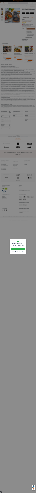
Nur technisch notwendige (16, 251)
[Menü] (34, 485)
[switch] (33, 489)
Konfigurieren (22, 251)
